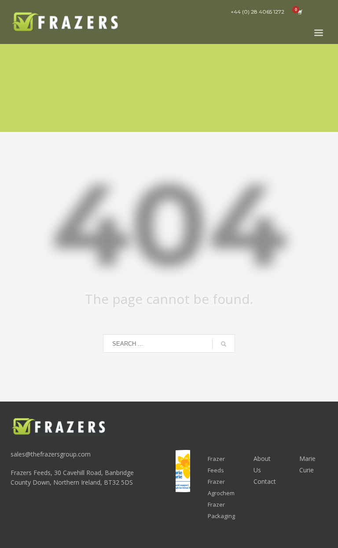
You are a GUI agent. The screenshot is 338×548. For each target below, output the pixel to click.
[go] (223, 344)
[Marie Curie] (183, 471)
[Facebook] (320, 11)
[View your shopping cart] (299, 12)
